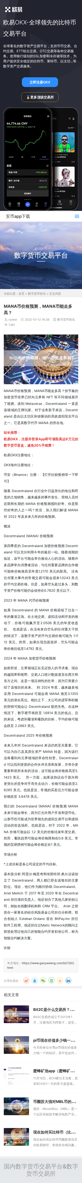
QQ (35, 980)
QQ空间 (60, 980)
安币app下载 (18, 216)
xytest (12, 319)
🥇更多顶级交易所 (40, 97)
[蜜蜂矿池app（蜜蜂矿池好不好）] (16, 1075)
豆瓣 (51, 980)
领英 (68, 980)
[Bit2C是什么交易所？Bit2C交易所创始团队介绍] (16, 1014)
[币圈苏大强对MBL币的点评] (16, 1106)
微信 (43, 980)
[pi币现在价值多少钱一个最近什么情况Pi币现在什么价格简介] (16, 1045)
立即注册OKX (40, 82)
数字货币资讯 (37, 293)
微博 (26, 980)
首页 (21, 293)
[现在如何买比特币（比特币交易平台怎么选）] (16, 1137)
